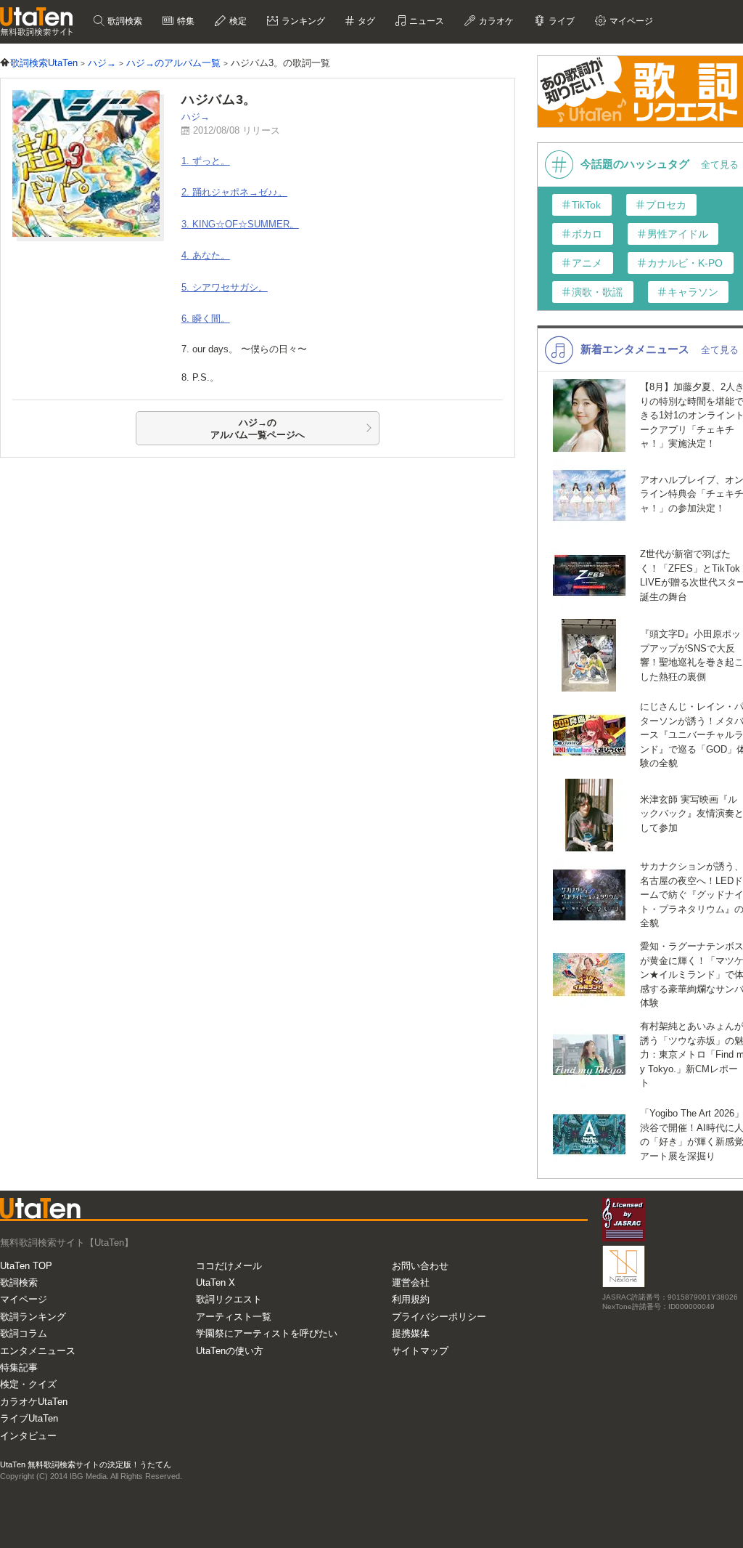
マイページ (23, 1299)
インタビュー (28, 1435)
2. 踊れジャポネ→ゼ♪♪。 (234, 192)
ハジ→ (195, 116)
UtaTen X (215, 1282)
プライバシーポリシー (439, 1316)
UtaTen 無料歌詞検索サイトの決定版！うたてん (85, 1464)
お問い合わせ (420, 1265)
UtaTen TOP (26, 1265)
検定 (237, 21)
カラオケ (495, 21)
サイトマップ (420, 1350)
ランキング (302, 21)
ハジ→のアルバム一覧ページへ (257, 429)
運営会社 (411, 1282)
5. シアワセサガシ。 (224, 287)
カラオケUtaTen (33, 1401)
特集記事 (19, 1367)
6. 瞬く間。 (205, 318)
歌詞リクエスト (229, 1299)
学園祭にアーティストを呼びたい (266, 1333)
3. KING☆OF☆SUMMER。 (240, 224)
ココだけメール (229, 1265)
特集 (184, 21)
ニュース (425, 21)
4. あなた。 (205, 255)
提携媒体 (411, 1333)
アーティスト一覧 (233, 1316)
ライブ (560, 21)
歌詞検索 (123, 21)
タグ (365, 21)
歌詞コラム (23, 1333)
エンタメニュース (37, 1350)
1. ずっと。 (205, 160)
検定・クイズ (28, 1384)
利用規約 (411, 1299)
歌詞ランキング (33, 1316)
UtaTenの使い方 (229, 1350)
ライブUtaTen (29, 1418)
